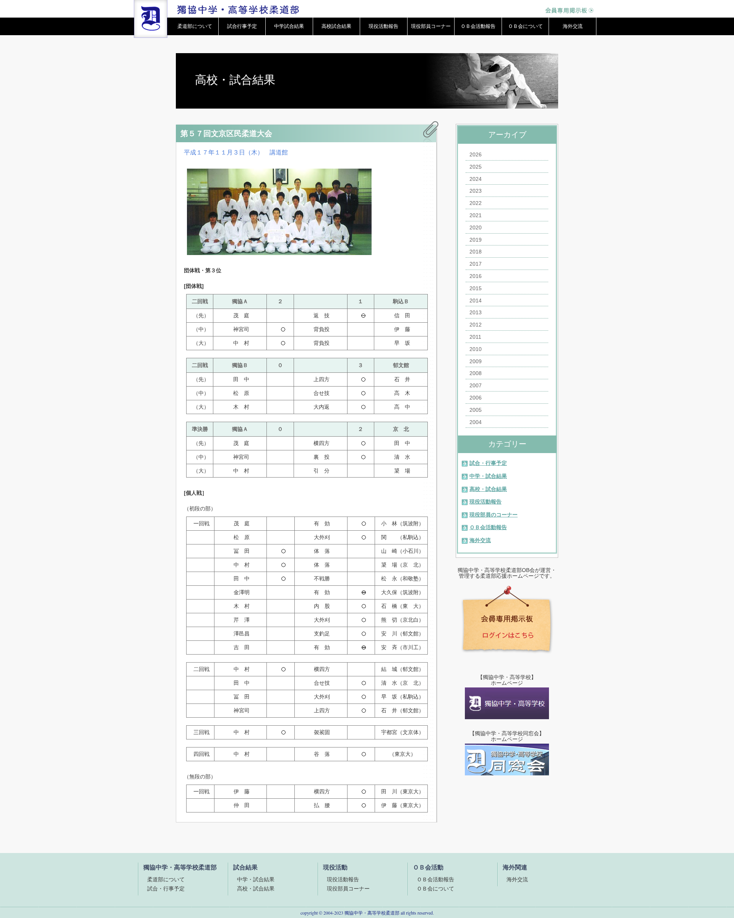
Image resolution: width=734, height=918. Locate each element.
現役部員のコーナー (493, 515)
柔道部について (194, 26)
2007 (475, 385)
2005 (475, 410)
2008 (475, 373)
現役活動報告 (383, 26)
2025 (475, 167)
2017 (475, 264)
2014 (475, 300)
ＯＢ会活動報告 (478, 26)
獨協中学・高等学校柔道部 (371, 913)
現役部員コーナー (431, 26)
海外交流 (573, 26)
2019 (475, 240)
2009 (475, 361)
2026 (475, 154)
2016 (475, 276)
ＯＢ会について (525, 26)
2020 (475, 227)
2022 (475, 203)
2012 (475, 325)
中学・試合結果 (488, 476)
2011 (475, 337)
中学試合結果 (289, 26)
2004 (475, 422)
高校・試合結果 (488, 489)
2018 (475, 252)
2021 (475, 215)
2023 (475, 191)
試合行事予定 (242, 26)
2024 (475, 179)
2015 (475, 288)
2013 (475, 312)
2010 (475, 349)
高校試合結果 (336, 26)
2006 (475, 398)
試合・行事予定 (488, 463)
